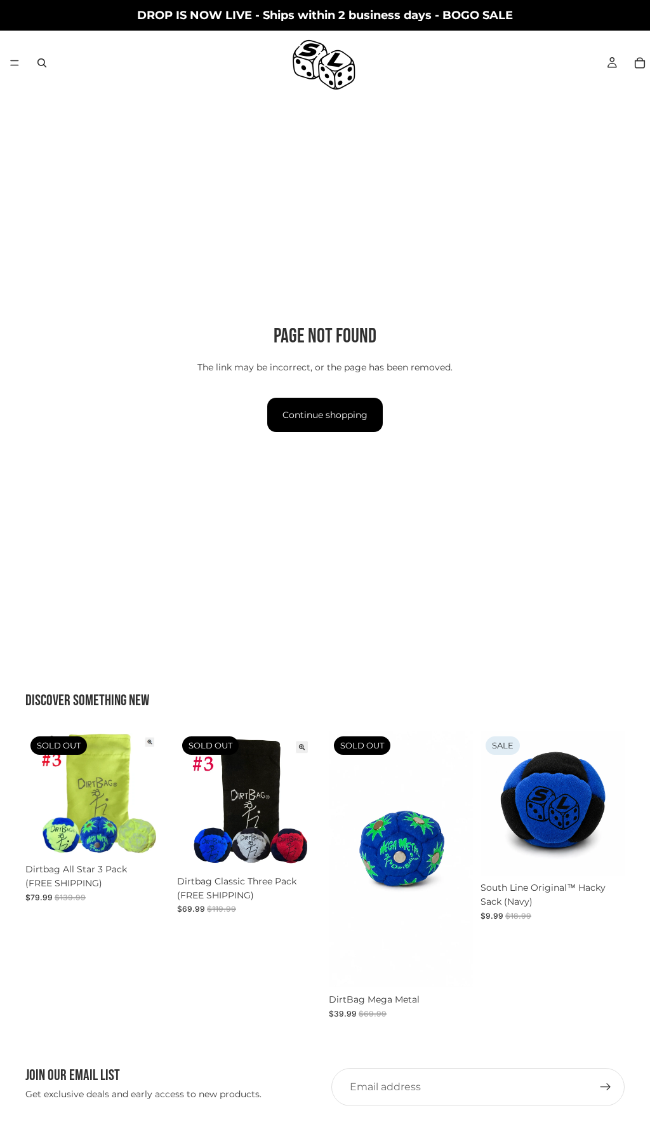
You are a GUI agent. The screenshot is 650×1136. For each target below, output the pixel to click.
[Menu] (14, 63)
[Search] (42, 63)
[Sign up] (605, 1087)
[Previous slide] (494, 804)
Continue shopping (325, 415)
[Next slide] (611, 804)
